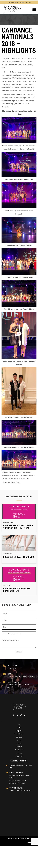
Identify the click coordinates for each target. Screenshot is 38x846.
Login (22, 2)
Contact (19, 753)
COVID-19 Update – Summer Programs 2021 (17, 590)
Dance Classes (19, 734)
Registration (19, 756)
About (19, 727)
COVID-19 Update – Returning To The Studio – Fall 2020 (18, 526)
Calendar (19, 746)
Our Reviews (19, 750)
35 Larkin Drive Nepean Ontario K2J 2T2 (18, 684)
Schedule (19, 737)
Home (19, 724)
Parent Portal (13, 2)
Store (19, 740)
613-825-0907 (13, 667)
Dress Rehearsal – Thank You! (18, 557)
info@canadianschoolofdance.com (19, 675)
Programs (19, 731)
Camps (19, 743)
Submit (19, 652)
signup (28, 2)
